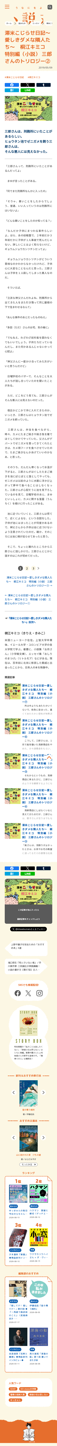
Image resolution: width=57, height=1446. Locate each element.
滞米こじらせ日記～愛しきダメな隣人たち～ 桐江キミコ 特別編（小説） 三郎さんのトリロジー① (28, 599)
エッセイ (35, 23)
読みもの (22, 23)
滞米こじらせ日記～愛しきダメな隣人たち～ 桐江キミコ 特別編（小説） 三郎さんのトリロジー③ (29, 581)
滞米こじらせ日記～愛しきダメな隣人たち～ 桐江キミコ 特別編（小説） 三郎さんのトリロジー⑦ (37, 693)
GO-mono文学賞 (28, 1388)
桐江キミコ (34, 77)
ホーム (9, 23)
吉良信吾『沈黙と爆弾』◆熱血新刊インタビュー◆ (18, 1357)
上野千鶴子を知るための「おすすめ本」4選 (27, 946)
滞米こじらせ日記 (15, 77)
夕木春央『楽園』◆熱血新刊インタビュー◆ (18, 1256)
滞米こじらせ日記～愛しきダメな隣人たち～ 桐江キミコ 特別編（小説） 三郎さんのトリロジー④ (37, 798)
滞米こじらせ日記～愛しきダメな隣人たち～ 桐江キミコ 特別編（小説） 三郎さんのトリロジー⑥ (37, 728)
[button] (14, 1092)
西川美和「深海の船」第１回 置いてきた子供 (39, 1357)
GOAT (13, 1388)
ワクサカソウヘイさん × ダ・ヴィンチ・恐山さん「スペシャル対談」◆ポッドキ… (39, 1256)
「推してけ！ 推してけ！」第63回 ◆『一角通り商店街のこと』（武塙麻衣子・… (18, 1312)
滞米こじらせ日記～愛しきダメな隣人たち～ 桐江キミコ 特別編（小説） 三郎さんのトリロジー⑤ (37, 763)
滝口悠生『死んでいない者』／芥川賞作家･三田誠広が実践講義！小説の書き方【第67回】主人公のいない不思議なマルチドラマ (24, 966)
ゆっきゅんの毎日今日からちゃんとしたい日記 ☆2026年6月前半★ (18, 1212)
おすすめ (13, 1301)
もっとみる (27, 1164)
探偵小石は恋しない (38, 1394)
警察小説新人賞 (17, 1394)
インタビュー (15, 1250)
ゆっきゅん (15, 1400)
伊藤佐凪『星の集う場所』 (39, 1307)
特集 (32, 1250)
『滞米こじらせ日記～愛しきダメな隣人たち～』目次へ (30, 620)
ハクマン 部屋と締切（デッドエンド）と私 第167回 (39, 1212)
